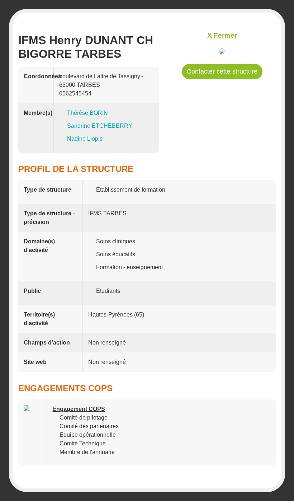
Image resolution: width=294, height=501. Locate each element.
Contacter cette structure (222, 71)
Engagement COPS (78, 409)
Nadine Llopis (85, 139)
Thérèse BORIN (87, 113)
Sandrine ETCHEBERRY (99, 126)
